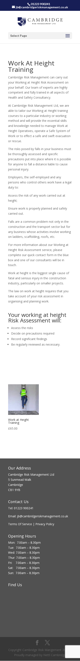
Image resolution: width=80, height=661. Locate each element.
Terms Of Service (20, 524)
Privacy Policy (45, 524)
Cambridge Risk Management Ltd (31, 474)
